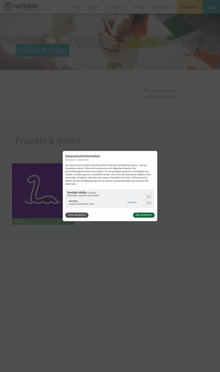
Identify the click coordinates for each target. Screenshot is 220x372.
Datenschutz (83, 160)
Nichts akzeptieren (77, 215)
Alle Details (132, 202)
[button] (144, 196)
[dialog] (110, 186)
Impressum (70, 160)
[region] (110, 199)
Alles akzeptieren (144, 215)
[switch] (147, 196)
